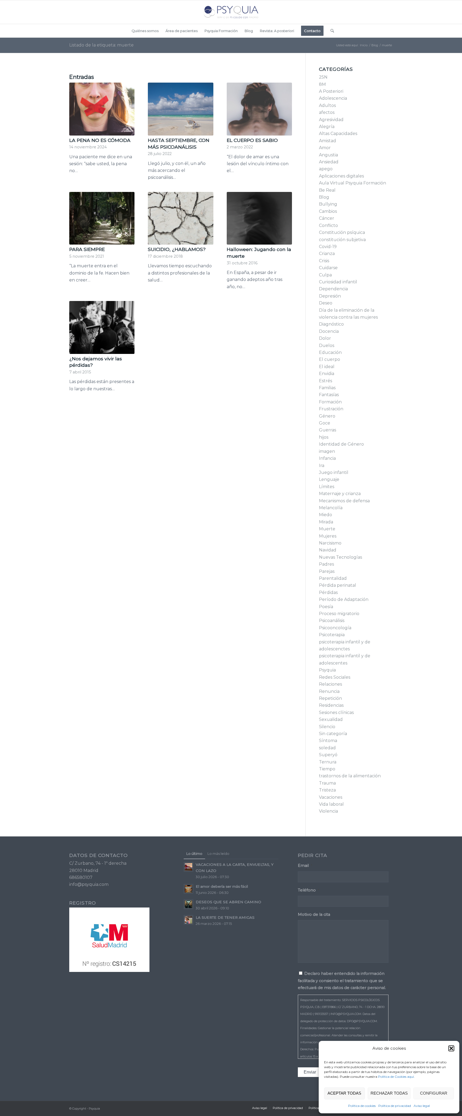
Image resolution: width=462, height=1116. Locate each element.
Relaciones (330, 684)
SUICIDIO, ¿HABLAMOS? (177, 249)
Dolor (325, 338)
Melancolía (330, 507)
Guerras (327, 430)
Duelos (326, 345)
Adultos (327, 105)
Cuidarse (328, 267)
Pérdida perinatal (337, 585)
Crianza (327, 253)
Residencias (331, 705)
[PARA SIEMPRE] (101, 218)
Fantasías (329, 394)
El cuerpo (329, 359)
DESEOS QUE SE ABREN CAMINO (228, 902)
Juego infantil (333, 472)
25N (323, 77)
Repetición (330, 698)
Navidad (327, 550)
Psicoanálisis (331, 620)
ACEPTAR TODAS (344, 1093)
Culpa (325, 274)
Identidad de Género (341, 444)
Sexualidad (331, 719)
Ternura (327, 761)
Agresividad (331, 119)
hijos (323, 437)
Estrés (325, 380)
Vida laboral (331, 804)
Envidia (326, 373)
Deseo (325, 303)
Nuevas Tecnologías (340, 557)
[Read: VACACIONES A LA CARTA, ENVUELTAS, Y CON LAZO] (188, 867)
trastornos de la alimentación (350, 775)
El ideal (326, 366)
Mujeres (327, 536)
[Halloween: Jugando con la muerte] (259, 218)
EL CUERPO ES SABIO (252, 140)
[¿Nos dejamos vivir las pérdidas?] (101, 327)
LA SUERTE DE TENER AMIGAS (225, 917)
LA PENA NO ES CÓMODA (99, 140)
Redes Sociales (334, 677)
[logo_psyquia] (231, 12)
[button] (451, 1048)
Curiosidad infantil (338, 281)
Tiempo (327, 768)
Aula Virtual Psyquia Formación (352, 183)
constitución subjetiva (342, 239)
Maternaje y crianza (340, 493)
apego (326, 168)
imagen (327, 451)
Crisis (324, 260)
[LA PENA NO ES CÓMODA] (101, 109)
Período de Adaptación (343, 599)
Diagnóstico (331, 324)
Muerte (327, 528)
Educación (330, 352)
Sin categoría (333, 733)
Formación (330, 401)
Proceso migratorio (339, 613)
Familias (327, 387)
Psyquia (327, 670)
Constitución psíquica (342, 232)
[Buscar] (330, 30)
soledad (327, 747)
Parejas (326, 571)
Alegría (326, 126)
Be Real (327, 190)
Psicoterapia (332, 634)
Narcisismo (330, 543)
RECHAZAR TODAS (389, 1093)
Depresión (330, 296)
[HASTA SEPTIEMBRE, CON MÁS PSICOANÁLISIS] (180, 109)
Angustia (328, 154)
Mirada (326, 521)
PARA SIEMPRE (87, 249)
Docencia (329, 331)
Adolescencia (333, 98)
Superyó (328, 754)
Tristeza (327, 790)
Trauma (327, 783)
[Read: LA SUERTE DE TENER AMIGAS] (188, 920)
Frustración (331, 408)
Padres (326, 564)
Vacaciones (330, 797)
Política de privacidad (394, 1106)
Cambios (328, 211)
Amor (325, 147)
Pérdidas (328, 592)
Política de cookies (362, 1106)
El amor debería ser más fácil (222, 886)
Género (327, 416)
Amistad (327, 140)
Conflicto (328, 225)
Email (305, 865)
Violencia (328, 811)
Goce (324, 423)
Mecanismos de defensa (344, 500)
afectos (326, 112)
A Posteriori (331, 91)
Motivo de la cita (314, 914)
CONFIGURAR (433, 1093)
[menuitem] (145, 30)
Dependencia (333, 288)
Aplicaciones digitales (341, 176)
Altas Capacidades (338, 133)
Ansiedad (328, 161)
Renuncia (329, 691)
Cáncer (326, 218)
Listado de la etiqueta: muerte (101, 45)
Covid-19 (328, 246)
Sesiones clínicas (336, 712)
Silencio (327, 726)
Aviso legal (422, 1106)
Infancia (327, 458)
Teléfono (308, 890)
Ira (321, 465)
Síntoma (328, 740)
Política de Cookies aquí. (396, 1077)
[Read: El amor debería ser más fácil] (188, 889)
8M (322, 84)
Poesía (326, 606)
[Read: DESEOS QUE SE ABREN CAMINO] (188, 904)
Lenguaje (329, 479)
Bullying (328, 204)
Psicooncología (335, 627)
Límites (326, 486)
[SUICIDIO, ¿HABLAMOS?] (180, 218)
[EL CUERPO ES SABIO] (259, 109)
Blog (324, 197)
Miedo (325, 514)
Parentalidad (333, 578)
